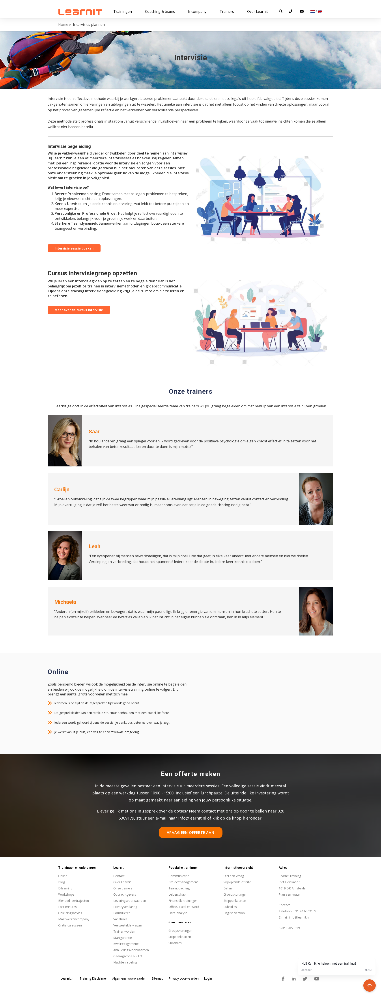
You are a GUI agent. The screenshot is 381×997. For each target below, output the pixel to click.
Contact (119, 876)
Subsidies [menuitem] (175, 943)
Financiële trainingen (183, 900)
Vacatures (120, 919)
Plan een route (289, 894)
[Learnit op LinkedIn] (293, 979)
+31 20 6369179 (304, 911)
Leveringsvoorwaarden (129, 900)
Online (62, 876)
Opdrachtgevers (124, 894)
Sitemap (157, 978)
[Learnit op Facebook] (283, 979)
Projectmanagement (183, 882)
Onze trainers (123, 888)
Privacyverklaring (125, 907)
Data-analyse (177, 913)
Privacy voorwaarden (184, 978)
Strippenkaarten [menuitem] (179, 937)
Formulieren (122, 913)
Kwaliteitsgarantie (126, 944)
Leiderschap (177, 894)
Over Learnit (122, 882)
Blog (61, 882)
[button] (281, 11)
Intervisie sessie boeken (74, 248)
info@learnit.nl (192, 818)
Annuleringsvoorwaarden (131, 950)
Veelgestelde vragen (127, 925)
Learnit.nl (67, 978)
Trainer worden (124, 931)
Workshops (66, 894)
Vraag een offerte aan (190, 832)
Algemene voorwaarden (129, 978)
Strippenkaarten (235, 900)
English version (234, 913)
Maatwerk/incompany (73, 919)
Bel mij (228, 888)
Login (208, 978)
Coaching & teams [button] (160, 11)
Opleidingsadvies (70, 913)
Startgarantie (122, 938)
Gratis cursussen (70, 925)
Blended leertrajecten (73, 900)
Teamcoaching (179, 888)
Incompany (197, 11)
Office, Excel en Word (183, 907)
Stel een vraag (234, 876)
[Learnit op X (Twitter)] (305, 979)
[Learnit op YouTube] (317, 979)
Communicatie (178, 876)
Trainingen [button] (122, 11)
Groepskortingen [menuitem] (180, 930)
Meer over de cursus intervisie (79, 310)
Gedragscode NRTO (127, 956)
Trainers (227, 11)
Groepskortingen (235, 894)
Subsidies (230, 907)
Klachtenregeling (125, 962)
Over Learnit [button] (257, 11)
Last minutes (67, 907)
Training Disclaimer (93, 978)
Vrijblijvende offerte (237, 882)
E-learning (65, 888)
